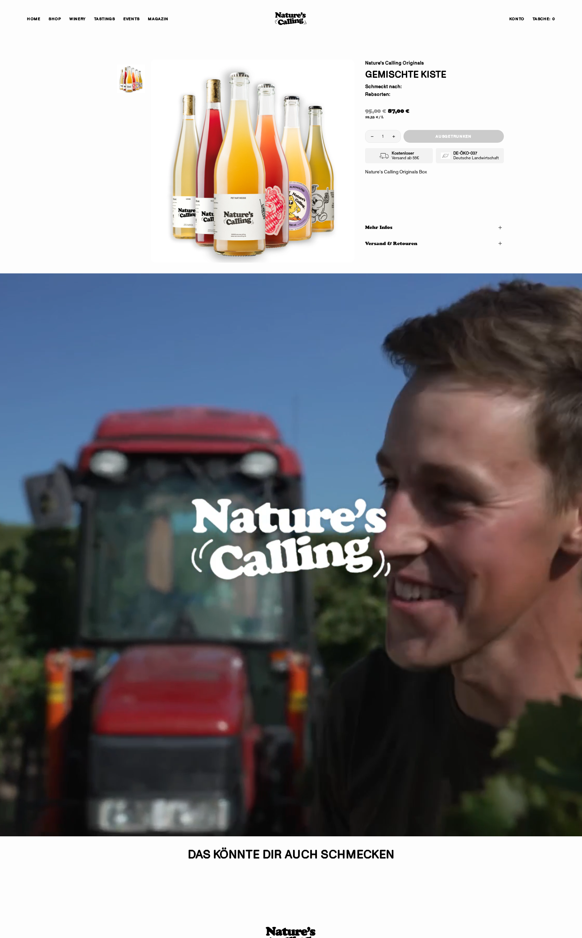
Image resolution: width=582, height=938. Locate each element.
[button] (517, 19)
